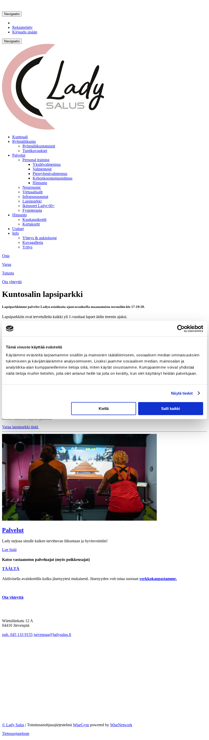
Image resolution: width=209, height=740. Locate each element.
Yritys (27, 247)
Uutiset (18, 229)
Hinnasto (40, 183)
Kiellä (104, 408)
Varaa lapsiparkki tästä (20, 427)
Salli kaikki (170, 408)
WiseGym (81, 725)
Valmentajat (42, 169)
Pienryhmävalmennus (50, 173)
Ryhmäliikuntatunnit (38, 146)
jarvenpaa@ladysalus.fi (52, 634)
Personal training (35, 160)
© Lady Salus (13, 725)
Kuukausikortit (34, 219)
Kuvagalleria (32, 242)
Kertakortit (31, 224)
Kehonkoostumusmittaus (52, 178)
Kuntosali (20, 137)
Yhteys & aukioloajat (39, 238)
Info (15, 233)
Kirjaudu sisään (24, 32)
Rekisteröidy (22, 27)
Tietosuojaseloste (15, 733)
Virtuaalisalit (32, 192)
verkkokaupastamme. (158, 578)
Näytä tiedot (182, 393)
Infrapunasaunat (35, 196)
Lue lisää (9, 549)
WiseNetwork (121, 725)
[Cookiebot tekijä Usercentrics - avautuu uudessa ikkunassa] (181, 328)
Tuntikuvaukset (34, 150)
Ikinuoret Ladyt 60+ (38, 206)
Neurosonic (31, 187)
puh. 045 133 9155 (17, 634)
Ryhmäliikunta (24, 141)
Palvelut (18, 155)
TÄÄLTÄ (10, 569)
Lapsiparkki (32, 201)
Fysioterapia (32, 210)
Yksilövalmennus (47, 164)
